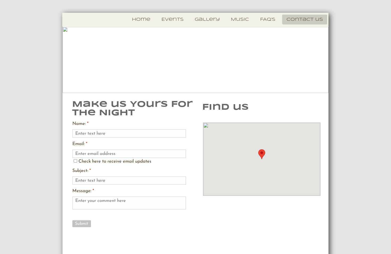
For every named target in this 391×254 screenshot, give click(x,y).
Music (240, 19)
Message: (83, 191)
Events (172, 19)
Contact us (304, 19)
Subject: (81, 170)
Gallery (207, 19)
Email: (80, 144)
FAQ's (267, 19)
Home (141, 19)
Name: (80, 123)
